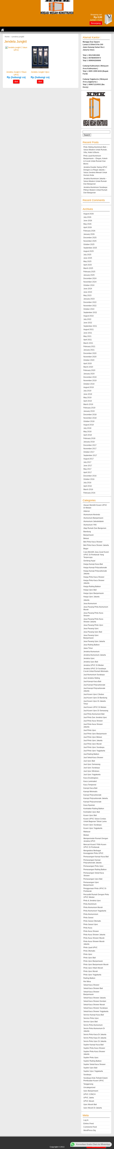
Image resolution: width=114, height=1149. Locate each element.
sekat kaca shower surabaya (95, 1008)
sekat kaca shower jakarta (94, 998)
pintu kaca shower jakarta (94, 935)
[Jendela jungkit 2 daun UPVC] (16, 50)
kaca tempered (89, 785)
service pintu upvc (91, 1018)
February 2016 (89, 493)
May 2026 (87, 224)
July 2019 (87, 391)
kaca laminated (90, 781)
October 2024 (88, 285)
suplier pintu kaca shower (94, 1048)
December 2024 (89, 278)
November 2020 (89, 357)
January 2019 (89, 411)
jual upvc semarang (91, 764)
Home (7, 37)
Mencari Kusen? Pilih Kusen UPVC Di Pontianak (94, 845)
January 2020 (89, 374)
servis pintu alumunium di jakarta (94, 1029)
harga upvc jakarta (91, 597)
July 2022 (87, 319)
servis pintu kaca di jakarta (94, 1034)
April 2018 (87, 435)
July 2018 (87, 428)
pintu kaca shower (91, 931)
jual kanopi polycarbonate (94, 685)
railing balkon (89, 978)
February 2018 (89, 438)
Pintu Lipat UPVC (90, 947)
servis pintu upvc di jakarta (94, 1041)
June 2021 (87, 333)
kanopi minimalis (90, 792)
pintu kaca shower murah (93, 938)
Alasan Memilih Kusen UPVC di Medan (95, 506)
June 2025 (87, 258)
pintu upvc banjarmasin (93, 961)
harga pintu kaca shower (93, 577)
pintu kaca (87, 928)
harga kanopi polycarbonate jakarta (95, 572)
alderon (86, 511)
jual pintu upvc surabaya (93, 747)
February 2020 (89, 370)
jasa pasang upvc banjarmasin (91, 636)
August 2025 (88, 251)
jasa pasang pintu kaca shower (93, 614)
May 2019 (87, 398)
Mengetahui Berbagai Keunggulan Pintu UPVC (93, 852)
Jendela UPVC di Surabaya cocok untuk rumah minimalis (95, 670)
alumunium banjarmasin (93, 518)
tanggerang (88, 1084)
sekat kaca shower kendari (94, 1001)
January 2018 (89, 442)
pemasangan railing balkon (95, 869)
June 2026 (87, 221)
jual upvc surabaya (91, 768)
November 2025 (89, 241)
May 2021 (87, 336)
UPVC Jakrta (88, 1098)
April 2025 (87, 265)
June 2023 (87, 292)
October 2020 (88, 360)
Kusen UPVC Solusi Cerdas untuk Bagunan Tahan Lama (95, 820)
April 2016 (87, 486)
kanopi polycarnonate (92, 802)
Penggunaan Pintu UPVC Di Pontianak (94, 889)
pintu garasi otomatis (92, 921)
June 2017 (87, 466)
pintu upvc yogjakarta (92, 975)
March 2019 (88, 404)
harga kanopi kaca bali (93, 564)
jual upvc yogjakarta (91, 774)
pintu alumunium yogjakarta (94, 911)
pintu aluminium (89, 904)
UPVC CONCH (89, 1094)
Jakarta (86, 600)
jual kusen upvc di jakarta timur (94, 702)
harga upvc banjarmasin (93, 593)
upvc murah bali (90, 1104)
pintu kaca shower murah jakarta (93, 942)
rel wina (87, 981)
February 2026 (89, 231)
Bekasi (86, 538)
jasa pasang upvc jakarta (94, 641)
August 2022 (88, 316)
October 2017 (88, 452)
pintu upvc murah (90, 971)
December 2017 (89, 445)
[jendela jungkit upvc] (40, 68)
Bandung (87, 532)
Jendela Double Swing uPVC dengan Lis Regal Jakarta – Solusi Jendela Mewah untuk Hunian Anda (95, 171)
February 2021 (89, 346)
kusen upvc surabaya (92, 825)
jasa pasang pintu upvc (93, 625)
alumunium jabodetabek (93, 521)
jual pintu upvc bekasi (92, 737)
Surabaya (87, 1075)
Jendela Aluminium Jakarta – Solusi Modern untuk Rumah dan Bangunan (95, 181)
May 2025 (87, 261)
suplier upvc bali (90, 1068)
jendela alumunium (91, 652)
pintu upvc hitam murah (93, 968)
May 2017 (87, 469)
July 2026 (87, 217)
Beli (16, 81)
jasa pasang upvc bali (92, 632)
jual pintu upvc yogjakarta (94, 751)
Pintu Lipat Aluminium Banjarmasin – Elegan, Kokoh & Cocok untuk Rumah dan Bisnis (95, 160)
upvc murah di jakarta (92, 1108)
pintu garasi (88, 918)
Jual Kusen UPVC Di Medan (94, 707)
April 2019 (87, 401)
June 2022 (87, 323)
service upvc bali (90, 1022)
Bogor (85, 549)
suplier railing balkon (92, 1061)
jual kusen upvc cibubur (93, 694)
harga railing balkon (92, 586)
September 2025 (90, 248)
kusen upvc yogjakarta (92, 828)
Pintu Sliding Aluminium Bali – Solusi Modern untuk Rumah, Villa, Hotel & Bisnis (95, 149)
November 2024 (89, 282)
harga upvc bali (90, 590)
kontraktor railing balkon (93, 809)
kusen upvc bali (90, 815)
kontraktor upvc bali (91, 812)
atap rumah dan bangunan (94, 528)
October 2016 (88, 479)
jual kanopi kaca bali (92, 681)
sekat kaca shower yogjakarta (95, 1011)
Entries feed (88, 1124)
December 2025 (89, 238)
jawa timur (88, 648)
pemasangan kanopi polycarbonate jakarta (92, 861)
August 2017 (88, 459)
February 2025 (89, 272)
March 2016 (88, 489)
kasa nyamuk (89, 805)
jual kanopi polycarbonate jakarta (94, 689)
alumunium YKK (90, 525)
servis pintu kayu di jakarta (94, 1038)
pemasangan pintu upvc (93, 866)
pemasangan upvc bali (92, 879)
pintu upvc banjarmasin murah (96, 964)
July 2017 (87, 462)
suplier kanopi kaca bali (93, 1045)
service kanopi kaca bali (93, 1015)
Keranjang (96, 23)
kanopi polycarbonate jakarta (95, 798)
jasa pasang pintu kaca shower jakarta (93, 620)
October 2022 (88, 309)
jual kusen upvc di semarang (95, 711)
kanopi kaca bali (90, 788)
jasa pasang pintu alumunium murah (95, 608)
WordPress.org (89, 1130)
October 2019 (88, 384)
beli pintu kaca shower (92, 542)
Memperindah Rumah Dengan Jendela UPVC (95, 839)
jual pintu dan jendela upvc (95, 717)
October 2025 (88, 244)
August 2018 (88, 425)
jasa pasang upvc (91, 628)
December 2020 (89, 353)
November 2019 (89, 380)
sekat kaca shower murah (94, 1005)
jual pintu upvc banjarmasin (95, 734)
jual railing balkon (91, 754)
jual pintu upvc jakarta (92, 740)
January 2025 (89, 275)
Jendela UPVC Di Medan (93, 665)
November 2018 (89, 418)
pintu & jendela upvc (92, 901)
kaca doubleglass (90, 778)
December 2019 (89, 377)
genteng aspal (89, 561)
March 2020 (88, 367)
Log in (85, 1120)
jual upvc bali (89, 761)
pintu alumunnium (90, 914)
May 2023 (87, 295)
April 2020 (87, 363)
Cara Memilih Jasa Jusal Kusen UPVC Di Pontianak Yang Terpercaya (96, 554)
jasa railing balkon (91, 645)
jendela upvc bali (90, 662)
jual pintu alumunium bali (93, 714)
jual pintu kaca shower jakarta (93, 725)
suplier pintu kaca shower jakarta (94, 1052)
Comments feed (90, 1127)
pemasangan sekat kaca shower (93, 874)
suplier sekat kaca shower (94, 1064)
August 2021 (88, 329)
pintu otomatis (89, 951)
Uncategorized (89, 1087)
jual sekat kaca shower (93, 757)
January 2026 (89, 234)
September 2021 (90, 326)
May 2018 (87, 432)
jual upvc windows (91, 771)
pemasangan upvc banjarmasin (91, 883)
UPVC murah (88, 1101)
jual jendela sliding (91, 678)
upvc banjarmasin (90, 1091)
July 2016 (87, 483)
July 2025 (87, 255)
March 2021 (88, 343)
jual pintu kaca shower (93, 721)
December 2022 (89, 302)
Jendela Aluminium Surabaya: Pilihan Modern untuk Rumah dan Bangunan (95, 190)
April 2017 (87, 472)
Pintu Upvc (87, 954)
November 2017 (89, 449)
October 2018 (88, 421)
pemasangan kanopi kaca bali (96, 857)
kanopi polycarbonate (92, 795)
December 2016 (89, 476)
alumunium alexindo (91, 515)
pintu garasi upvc (90, 924)
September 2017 (90, 455)
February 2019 (89, 408)
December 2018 (89, 415)
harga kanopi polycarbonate (95, 568)
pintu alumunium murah (93, 907)
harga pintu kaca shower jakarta (93, 581)
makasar (86, 832)
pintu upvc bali (89, 958)
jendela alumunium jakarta (94, 655)
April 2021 (87, 340)
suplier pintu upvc (90, 1058)
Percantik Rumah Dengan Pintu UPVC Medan (96, 895)
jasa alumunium (90, 603)
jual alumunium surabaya (94, 675)
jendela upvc (89, 658)
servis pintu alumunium (93, 1025)
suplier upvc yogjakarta (93, 1071)
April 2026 (87, 227)
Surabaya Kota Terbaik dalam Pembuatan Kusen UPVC (95, 1079)
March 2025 (88, 268)
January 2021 (89, 350)
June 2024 (87, 289)
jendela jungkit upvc (40, 72)
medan (86, 835)
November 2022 (89, 306)
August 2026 (88, 214)
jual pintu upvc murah (92, 744)
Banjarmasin (88, 535)
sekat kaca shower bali (93, 988)
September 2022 (90, 312)
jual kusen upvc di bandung (95, 698)
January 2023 (89, 299)
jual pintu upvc (89, 730)
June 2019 (87, 394)
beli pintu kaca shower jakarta (96, 545)
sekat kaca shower (91, 985)
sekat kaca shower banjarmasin (91, 993)
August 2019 (88, 387)
